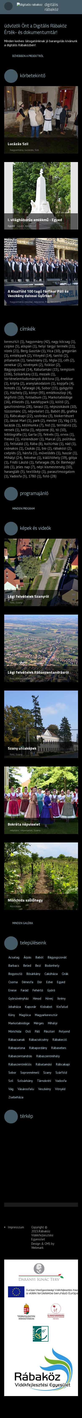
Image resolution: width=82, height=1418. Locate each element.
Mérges (39, 1023)
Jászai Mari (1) (20, 420)
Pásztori (49, 1031)
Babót (40, 957)
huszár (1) (69, 453)
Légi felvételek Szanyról (28, 596)
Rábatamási (44, 1064)
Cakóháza (51, 974)
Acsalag (13, 957)
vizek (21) (11, 351)
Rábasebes (58, 1048)
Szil (37, 149)
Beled (27, 966)
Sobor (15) (50, 388)
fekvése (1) (32, 457)
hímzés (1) (12, 388)
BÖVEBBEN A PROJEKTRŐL (28, 56)
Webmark (37, 1248)
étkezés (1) (20, 402)
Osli (28, 1031)
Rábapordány (38, 1048)
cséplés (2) (12, 453)
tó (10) (61, 429)
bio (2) (47, 448)
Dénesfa (27, 982)
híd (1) (50, 425)
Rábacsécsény (38, 1040)
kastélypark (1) (42, 402)
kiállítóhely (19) (55, 457)
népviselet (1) (38, 411)
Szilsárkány (25, 1081)
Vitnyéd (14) (42, 355)
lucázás (29, 149)
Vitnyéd (60, 1089)
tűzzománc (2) (15, 411)
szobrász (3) (43, 416)
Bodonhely (52, 966)
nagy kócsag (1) (63, 341)
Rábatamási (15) (46, 369)
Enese (12, 990)
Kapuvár (30, 1007)
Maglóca (25, 1015)
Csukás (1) (32, 448)
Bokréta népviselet (24, 824)
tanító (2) (60, 355)
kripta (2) (17, 383)
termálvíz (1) (66, 425)
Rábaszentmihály (48, 1056)
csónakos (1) (13, 448)
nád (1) (70, 443)
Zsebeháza (15, 1097)
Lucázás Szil (18, 144)
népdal (29, 301)
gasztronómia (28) (18, 406)
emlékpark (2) (20, 355)
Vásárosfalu (26, 1089)
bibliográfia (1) (15, 434)
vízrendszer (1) (32, 439)
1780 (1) (34, 476)
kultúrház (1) (53, 443)
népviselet (26, 830)
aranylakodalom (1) (40, 383)
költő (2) (62, 402)
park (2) (39, 420)
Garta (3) (35, 434)
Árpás (27, 957)
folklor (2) (52, 364)
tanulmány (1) (36, 360)
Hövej (49, 998)
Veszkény (55, 301)
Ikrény (61, 998)
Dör (39, 982)
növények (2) (33, 364)
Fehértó (38, 990)
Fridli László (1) (21, 462)
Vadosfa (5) (18, 476)
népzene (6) (45, 429)
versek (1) (11, 429)
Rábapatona (16, 1048)
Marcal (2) (53, 439)
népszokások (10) (63, 406)
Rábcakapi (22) (21, 416)
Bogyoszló (15, 974)
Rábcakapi (63, 1064)
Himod (37, 998)
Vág (10, 1089)
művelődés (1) (49, 453)
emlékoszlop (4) (58, 392)
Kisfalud (62, 1007)
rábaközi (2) (62, 448)
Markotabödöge (19, 1023)
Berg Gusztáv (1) (33, 351)
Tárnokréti (44, 1081)
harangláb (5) (14, 471)
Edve (49, 982)
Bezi (38, 966)
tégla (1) (55, 360)
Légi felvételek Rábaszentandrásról (38, 672)
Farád (24, 990)
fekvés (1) (51, 434)
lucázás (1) (12, 425)
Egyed (20, 225)
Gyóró (51, 990)
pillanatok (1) (14, 360)
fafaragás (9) (44, 462)
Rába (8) (36, 443)
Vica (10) (53, 351)
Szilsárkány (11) (25, 374)
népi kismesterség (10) (54, 467)
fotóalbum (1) (35, 397)
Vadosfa (60, 1081)
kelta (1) (27, 429)
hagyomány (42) (38, 341)
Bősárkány (33, 974)
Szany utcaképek (22, 748)
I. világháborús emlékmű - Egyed (35, 220)
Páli (47, 301)
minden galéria (22, 923)
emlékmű (30, 225)
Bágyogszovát (57, 957)
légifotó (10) (14, 397)
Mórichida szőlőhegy (25, 900)
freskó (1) (11, 439)
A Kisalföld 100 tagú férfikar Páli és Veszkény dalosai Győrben (38, 293)
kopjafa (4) (65, 383)
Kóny (11, 1015)
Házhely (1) (18, 392)
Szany (19, 602)
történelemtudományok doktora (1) (31, 378)
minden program (23, 508)
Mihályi (52, 1023)
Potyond (64, 1031)
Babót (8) (58, 411)
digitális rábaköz (51, 6)
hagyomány (17, 149)
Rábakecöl (60, 1040)
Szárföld (61, 1073)
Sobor (12, 1073)
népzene (39, 301)
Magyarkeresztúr (46, 1015)
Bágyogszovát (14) (18, 369)
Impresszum (16, 1227)
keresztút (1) (14, 341)
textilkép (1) (36, 471)
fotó (12, 602)
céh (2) (68, 360)
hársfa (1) (29, 453)
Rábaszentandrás (26, 678)
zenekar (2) (12, 364)
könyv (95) (37, 392)
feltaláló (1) (19, 443)
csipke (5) (11, 346)
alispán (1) (29, 346)
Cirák (65, 974)
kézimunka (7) (32, 425)
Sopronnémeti (29, 1073)
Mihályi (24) (13, 457)
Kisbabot (46, 1007)
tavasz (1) (40, 406)
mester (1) (54, 420)
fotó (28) (49, 476)
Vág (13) (70, 420)
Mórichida (15, 906)
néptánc (14, 830)
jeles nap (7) (25, 467)
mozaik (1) (47, 374)
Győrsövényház (18, 998)
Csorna (13, 982)
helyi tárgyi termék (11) (56, 346)
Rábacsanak (16, 1040)
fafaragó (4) (31, 388)
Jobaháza (14, 1007)
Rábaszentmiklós (20, 1064)
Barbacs (13, 966)
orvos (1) (67, 434)
